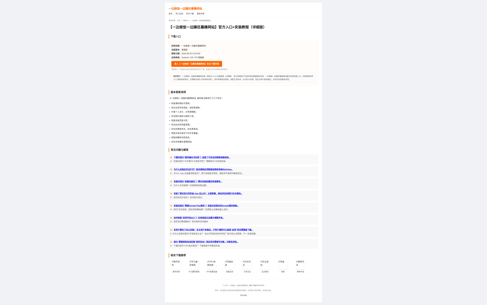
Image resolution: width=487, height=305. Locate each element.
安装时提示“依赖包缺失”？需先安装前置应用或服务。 (198, 181)
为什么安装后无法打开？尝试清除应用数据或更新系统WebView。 (203, 169)
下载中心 (185, 20)
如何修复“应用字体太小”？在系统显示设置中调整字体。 (199, 218)
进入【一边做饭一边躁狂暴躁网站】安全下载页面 (196, 64)
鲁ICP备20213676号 (257, 285)
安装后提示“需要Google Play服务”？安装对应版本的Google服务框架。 (206, 206)
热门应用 (179, 14)
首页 (170, 14)
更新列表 (200, 14)
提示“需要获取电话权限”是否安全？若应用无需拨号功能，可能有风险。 (206, 242)
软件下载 (190, 14)
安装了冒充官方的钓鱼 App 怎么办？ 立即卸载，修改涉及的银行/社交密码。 (208, 193)
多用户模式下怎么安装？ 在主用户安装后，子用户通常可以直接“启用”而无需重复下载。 (213, 230)
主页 (178, 20)
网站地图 (243, 295)
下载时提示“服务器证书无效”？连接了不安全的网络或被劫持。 (202, 157)
